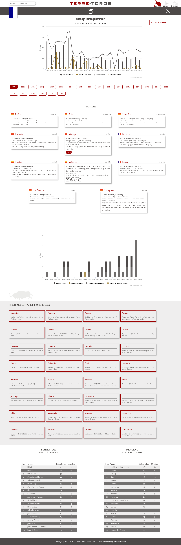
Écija (71, 114)
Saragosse (109, 190)
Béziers (126, 134)
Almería (19, 134)
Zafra (18, 114)
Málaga (72, 134)
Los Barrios (38, 190)
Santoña (126, 114)
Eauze (125, 162)
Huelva (18, 162)
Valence (73, 162)
